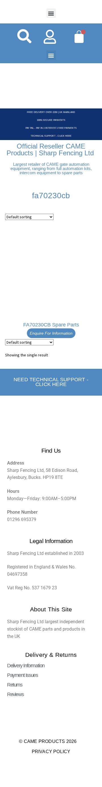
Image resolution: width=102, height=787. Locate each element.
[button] (51, 13)
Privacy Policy (51, 751)
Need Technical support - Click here (51, 382)
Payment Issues (22, 675)
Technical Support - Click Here (51, 136)
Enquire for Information (51, 333)
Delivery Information (25, 665)
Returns (14, 685)
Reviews (15, 694)
